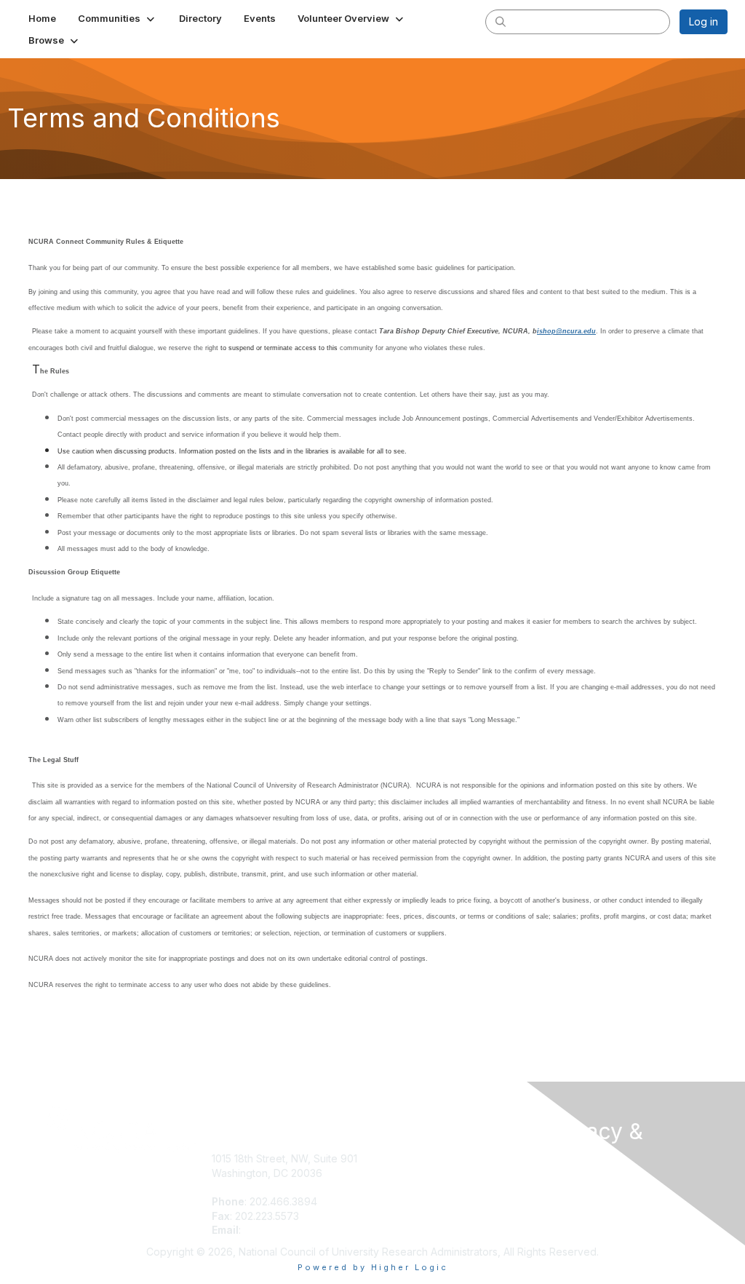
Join (388, 1158)
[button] (117, 18)
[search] (500, 21)
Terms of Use (578, 1199)
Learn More (406, 1187)
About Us (567, 1184)
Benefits (398, 1173)
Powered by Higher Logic (373, 1267)
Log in (703, 21)
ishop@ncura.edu (566, 331)
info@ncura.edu (282, 1230)
